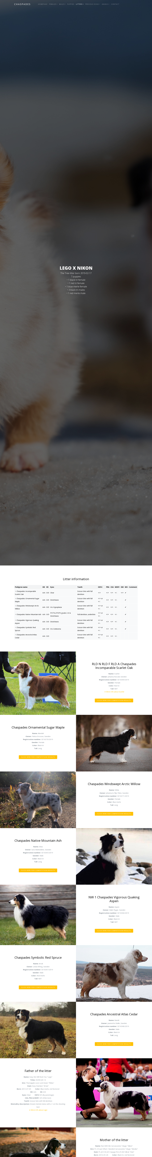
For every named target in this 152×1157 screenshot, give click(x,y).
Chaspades (22, 4)
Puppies (70, 4)
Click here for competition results (114, 700)
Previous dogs (92, 4)
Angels (105, 4)
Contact (115, 4)
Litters (79, 4)
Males (62, 4)
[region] (76, 612)
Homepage (42, 4)
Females (52, 4)
